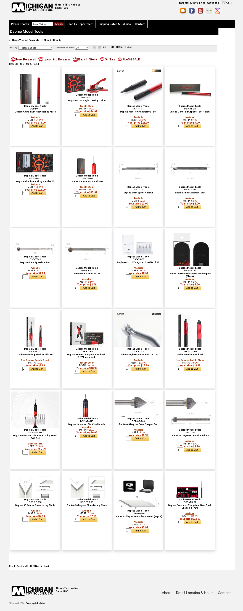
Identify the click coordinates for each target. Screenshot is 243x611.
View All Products (29, 40)
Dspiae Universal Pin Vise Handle (86, 424)
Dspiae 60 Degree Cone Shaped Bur (138, 424)
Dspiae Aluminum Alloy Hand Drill (35, 181)
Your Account (209, 2)
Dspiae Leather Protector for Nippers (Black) (190, 275)
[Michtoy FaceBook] (192, 11)
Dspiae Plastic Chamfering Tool (138, 111)
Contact (140, 24)
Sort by (14, 48)
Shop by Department (80, 24)
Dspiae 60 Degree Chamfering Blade (35, 505)
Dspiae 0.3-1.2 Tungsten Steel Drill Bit (138, 262)
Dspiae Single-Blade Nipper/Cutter (138, 354)
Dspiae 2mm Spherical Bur (138, 192)
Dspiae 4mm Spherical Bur (35, 262)
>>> (123, 47)
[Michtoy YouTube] (201, 11)
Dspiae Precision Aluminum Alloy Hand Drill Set (35, 436)
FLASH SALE (131, 59)
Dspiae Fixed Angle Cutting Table (86, 100)
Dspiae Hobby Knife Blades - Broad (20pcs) (138, 516)
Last (129, 47)
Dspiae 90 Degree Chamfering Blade (87, 505)
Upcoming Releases (57, 59)
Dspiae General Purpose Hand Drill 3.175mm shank (86, 356)
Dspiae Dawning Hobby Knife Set (35, 354)
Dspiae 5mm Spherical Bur (87, 273)
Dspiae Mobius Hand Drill (190, 354)
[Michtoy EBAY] (209, 11)
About (166, 593)
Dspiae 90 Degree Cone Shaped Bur (190, 435)
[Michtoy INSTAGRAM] (218, 11)
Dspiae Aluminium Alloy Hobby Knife (35, 111)
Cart (229, 2)
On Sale (110, 59)
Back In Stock (87, 59)
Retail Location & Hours (194, 593)
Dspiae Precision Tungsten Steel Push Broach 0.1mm (190, 506)
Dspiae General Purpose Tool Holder (190, 111)
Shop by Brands (52, 40)
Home (15, 40)
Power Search (20, 24)
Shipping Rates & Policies (114, 24)
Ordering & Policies (35, 603)
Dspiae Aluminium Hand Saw (87, 181)
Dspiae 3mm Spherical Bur (190, 192)
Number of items (66, 48)
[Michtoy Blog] (183, 11)
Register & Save (188, 2)
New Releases (26, 59)
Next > (38, 566)
